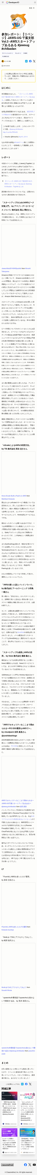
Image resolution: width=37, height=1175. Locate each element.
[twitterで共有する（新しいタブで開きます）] (34, 61)
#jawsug (12, 129)
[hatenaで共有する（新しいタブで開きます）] (26, 61)
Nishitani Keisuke (8, 499)
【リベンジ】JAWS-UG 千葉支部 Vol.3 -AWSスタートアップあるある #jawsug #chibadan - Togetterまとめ (18, 183)
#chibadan (19, 129)
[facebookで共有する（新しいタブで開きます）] (30, 61)
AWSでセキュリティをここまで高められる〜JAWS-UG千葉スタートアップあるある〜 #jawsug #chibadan (18, 803)
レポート (18, 53)
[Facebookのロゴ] (25, 1164)
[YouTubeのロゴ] (34, 1164)
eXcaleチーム (19, 142)
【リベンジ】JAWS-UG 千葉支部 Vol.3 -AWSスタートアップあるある (18, 97)
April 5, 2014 (23, 136)
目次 (30, 8)
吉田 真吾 (23, 806)
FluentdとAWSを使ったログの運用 (14, 927)
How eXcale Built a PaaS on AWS (14, 496)
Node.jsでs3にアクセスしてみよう (14, 987)
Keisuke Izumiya (8, 930)
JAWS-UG (6, 56)
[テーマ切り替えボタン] (35, 2)
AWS (26, 53)
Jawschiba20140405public (11, 268)
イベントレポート (8, 53)
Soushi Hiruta (7, 990)
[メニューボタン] (3, 2)
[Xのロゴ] (29, 1164)
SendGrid (20, 632)
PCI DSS (14, 746)
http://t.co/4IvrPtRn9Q (10, 132)
